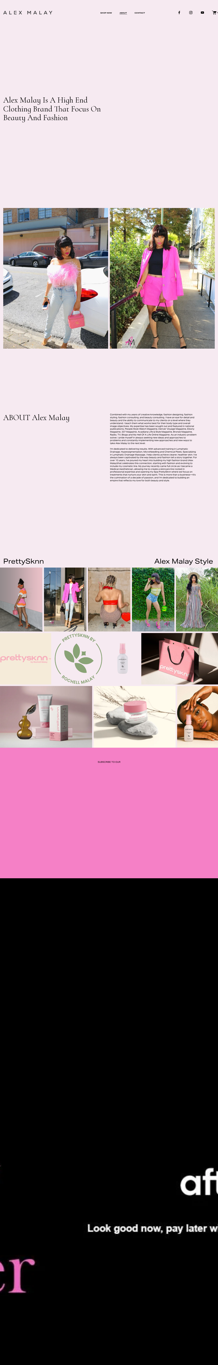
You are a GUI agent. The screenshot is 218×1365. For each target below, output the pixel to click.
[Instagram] (191, 13)
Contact (140, 13)
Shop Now (106, 13)
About (123, 13)
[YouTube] (202, 13)
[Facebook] (179, 13)
